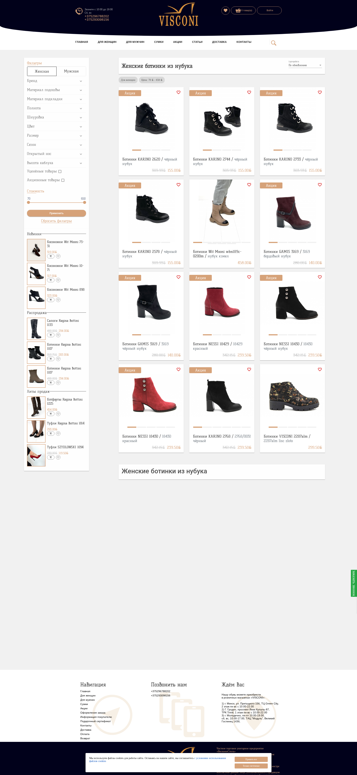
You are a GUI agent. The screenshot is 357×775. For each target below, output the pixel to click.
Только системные (251, 766)
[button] (56, 80)
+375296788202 (97, 16)
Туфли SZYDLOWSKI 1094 (65, 447)
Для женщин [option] (128, 80)
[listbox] (305, 65)
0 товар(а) (246, 10)
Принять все (251, 759)
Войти (270, 10)
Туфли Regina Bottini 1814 (65, 423)
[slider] (28, 202)
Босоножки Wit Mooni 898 (65, 290)
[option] (152, 80)
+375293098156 (97, 19)
